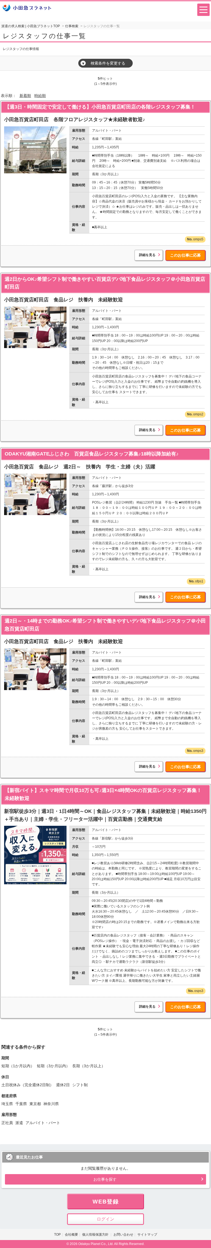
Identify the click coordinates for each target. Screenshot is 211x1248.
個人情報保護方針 (95, 1234)
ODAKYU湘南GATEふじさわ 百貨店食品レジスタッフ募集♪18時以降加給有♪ (92, 454)
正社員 (7, 1123)
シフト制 (80, 1085)
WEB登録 (106, 1202)
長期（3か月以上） (88, 1066)
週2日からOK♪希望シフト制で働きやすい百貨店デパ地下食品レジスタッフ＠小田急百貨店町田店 (105, 283)
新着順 (25, 95)
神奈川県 (51, 1104)
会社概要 (71, 1234)
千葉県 (21, 1104)
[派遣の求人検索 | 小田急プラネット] (27, 7)
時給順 (40, 95)
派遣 (19, 1123)
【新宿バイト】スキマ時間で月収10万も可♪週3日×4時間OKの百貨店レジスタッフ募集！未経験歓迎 (103, 794)
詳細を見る (147, 255)
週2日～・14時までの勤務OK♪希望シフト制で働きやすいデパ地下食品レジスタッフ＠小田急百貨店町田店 (105, 625)
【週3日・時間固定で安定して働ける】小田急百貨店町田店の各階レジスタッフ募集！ (100, 107)
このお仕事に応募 (185, 255)
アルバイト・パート (43, 1123)
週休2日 (63, 1085)
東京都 (35, 1104)
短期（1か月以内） (17, 1066)
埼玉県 (7, 1104)
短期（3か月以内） (53, 1066)
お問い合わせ (123, 1234)
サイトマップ (147, 1234)
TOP (57, 1234)
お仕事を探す (104, 1179)
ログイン (105, 1219)
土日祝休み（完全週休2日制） (27, 1085)
